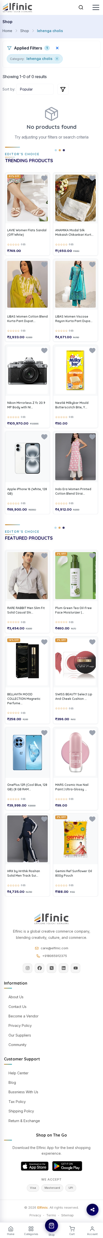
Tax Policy (17, 1101)
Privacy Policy (20, 1025)
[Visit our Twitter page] (51, 968)
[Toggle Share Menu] (92, 1210)
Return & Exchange (24, 1121)
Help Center (18, 1073)
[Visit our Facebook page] (39, 968)
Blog (12, 1082)
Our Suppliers (19, 1035)
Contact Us (17, 1006)
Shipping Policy (21, 1111)
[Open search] (81, 7)
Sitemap (67, 1215)
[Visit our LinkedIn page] (63, 968)
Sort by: (8, 89)
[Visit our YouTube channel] (75, 968)
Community (17, 1045)
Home (7, 31)
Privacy (35, 1215)
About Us (16, 997)
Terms (51, 1215)
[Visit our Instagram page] (27, 968)
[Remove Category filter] (57, 58)
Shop (24, 31)
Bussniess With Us (23, 1092)
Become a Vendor (23, 1016)
